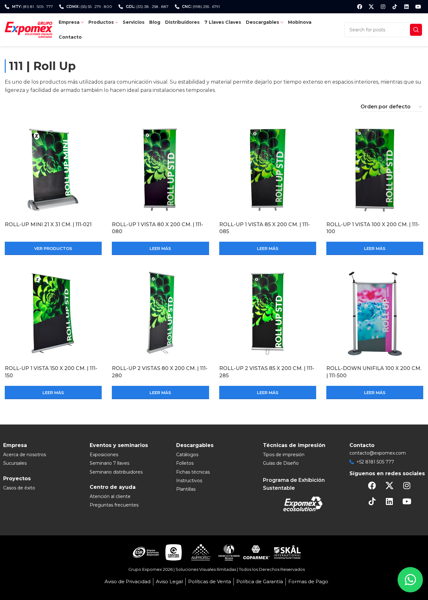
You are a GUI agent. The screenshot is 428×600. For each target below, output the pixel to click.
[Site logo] (28, 29)
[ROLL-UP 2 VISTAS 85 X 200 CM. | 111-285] (267, 313)
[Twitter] (371, 7)
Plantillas (185, 489)
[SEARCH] (416, 30)
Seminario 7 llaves (109, 463)
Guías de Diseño (281, 463)
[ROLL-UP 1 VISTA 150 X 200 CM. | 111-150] (53, 313)
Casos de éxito (19, 488)
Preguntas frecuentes (114, 505)
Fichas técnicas (193, 472)
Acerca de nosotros (24, 454)
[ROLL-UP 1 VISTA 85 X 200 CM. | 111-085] (267, 169)
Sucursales (15, 463)
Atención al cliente (110, 496)
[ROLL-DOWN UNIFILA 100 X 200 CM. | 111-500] (374, 313)
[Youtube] (418, 7)
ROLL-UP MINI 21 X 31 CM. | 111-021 (48, 224)
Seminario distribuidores (116, 472)
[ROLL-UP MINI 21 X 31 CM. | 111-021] (53, 169)
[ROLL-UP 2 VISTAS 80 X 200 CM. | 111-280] (160, 313)
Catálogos (187, 454)
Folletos (185, 463)
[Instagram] (383, 7)
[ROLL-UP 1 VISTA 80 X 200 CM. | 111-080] (160, 169)
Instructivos (189, 480)
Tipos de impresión (283, 454)
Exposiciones (104, 454)
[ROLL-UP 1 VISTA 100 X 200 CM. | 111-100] (374, 169)
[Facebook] (360, 7)
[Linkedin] (406, 7)
